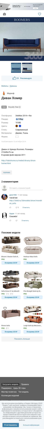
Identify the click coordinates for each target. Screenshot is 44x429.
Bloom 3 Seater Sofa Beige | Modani (10, 257)
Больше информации (31, 425)
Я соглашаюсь (10, 425)
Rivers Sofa (5, 325)
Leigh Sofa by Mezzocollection (32, 325)
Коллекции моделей (10, 395)
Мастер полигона (9, 392)
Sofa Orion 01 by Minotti (10, 291)
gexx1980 (13, 195)
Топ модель (23, 392)
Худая (11, 213)
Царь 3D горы (19, 388)
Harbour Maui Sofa (30, 257)
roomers (6, 172)
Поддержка (6, 388)
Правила (25, 384)
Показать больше (22, 339)
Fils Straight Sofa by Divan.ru (32, 291)
